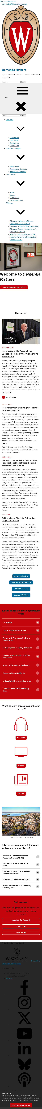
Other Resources (16, 200)
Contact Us (14, 143)
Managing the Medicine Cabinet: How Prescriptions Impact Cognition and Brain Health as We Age (19, 463)
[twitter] (24, 1025)
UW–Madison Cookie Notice (28, 1100)
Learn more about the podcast (14, 287)
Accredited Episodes (18, 172)
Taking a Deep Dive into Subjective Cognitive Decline (18, 519)
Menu (6, 97)
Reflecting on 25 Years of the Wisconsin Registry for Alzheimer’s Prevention (20, 354)
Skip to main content (8, 1)
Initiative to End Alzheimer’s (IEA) (23, 234)
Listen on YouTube (21, 595)
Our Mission (14, 138)
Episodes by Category (18, 169)
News (12, 192)
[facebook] (24, 994)
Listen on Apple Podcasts (21, 582)
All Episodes (14, 166)
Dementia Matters (14, 70)
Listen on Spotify (21, 576)
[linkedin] (24, 1056)
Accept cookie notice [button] (21, 1105)
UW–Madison (14, 4)
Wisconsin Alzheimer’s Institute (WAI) (24, 226)
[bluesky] (24, 1071)
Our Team (14, 140)
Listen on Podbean (21, 589)
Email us (9, 978)
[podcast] (24, 1086)
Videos (12, 195)
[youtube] (24, 1040)
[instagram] (24, 1009)
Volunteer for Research (21, 920)
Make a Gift (14, 146)
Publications (14, 198)
